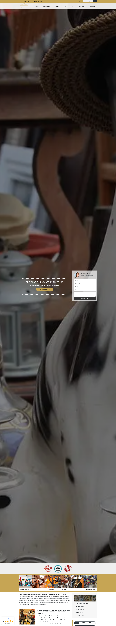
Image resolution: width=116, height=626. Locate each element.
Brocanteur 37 (72, 6)
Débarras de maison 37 (36, 6)
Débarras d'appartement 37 (46, 6)
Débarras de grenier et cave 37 (57, 6)
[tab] (58, 313)
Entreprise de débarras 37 (92, 6)
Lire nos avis (7, 623)
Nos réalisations (44, 289)
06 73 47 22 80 (37, 1)
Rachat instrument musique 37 (82, 6)
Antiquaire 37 (66, 6)
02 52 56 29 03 (24, 1)
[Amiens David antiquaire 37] (24, 6)
